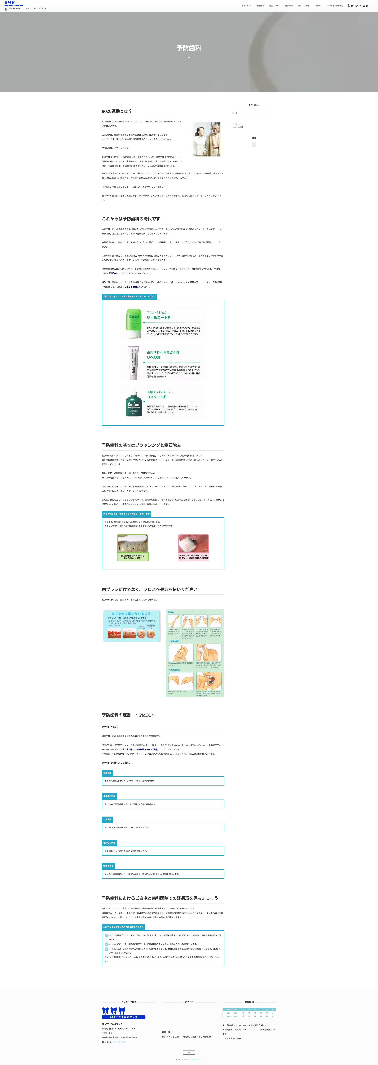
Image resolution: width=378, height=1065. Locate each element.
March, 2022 (237, 127)
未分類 (234, 113)
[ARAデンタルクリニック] (14, 3)
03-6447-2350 (119, 1042)
